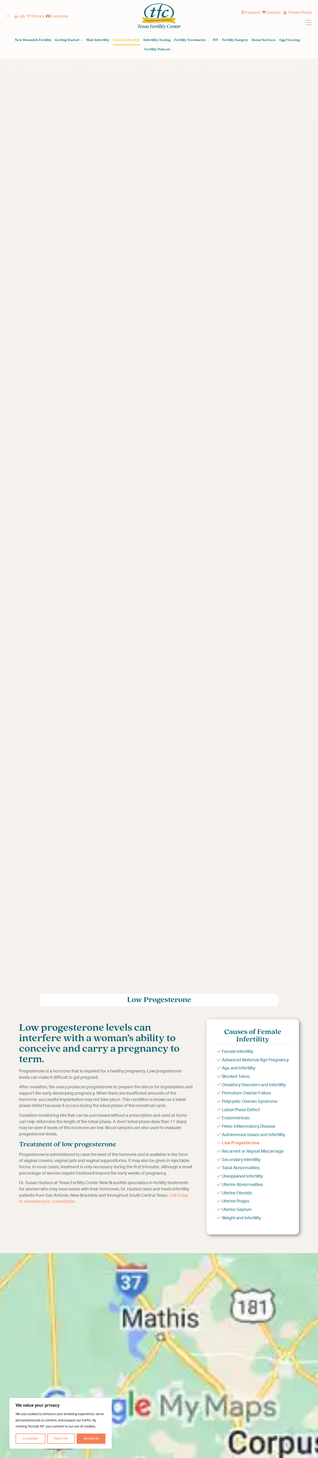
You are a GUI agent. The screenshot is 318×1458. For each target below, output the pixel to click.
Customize (30, 1438)
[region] (60, 1423)
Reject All (61, 1438)
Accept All (91, 1438)
